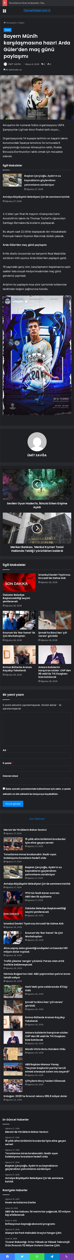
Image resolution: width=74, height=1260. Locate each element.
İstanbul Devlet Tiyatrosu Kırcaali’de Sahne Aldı (54, 576)
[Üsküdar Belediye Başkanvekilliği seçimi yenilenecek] (19, 582)
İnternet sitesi (10, 776)
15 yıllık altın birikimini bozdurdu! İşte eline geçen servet (45, 840)
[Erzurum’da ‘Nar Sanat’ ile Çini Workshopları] (19, 620)
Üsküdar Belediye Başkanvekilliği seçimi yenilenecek (16, 598)
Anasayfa (11, 22)
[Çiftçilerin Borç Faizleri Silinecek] (13, 1085)
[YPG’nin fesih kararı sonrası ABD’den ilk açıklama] (13, 897)
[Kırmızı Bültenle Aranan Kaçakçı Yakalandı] (19, 654)
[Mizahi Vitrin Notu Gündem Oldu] (13, 1053)
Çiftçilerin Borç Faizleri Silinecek (45, 1081)
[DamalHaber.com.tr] (37, 10)
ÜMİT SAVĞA (14, 64)
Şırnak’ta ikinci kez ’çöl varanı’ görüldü (52, 634)
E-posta (8, 763)
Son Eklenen (37, 818)
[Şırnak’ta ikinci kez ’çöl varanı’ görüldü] (54, 620)
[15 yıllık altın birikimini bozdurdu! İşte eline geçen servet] (13, 843)
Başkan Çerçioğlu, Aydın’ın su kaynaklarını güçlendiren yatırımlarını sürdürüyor (42, 180)
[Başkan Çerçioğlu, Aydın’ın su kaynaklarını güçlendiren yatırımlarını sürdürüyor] (12, 180)
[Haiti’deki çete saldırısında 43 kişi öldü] (13, 991)
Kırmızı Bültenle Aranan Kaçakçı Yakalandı (17, 668)
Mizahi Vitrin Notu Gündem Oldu (45, 1049)
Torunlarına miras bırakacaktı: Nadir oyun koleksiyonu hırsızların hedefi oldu (30, 856)
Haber (21, 22)
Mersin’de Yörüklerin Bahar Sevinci (25, 830)
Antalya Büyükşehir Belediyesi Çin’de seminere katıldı (36, 197)
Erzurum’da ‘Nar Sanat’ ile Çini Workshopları (19, 634)
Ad (5, 750)
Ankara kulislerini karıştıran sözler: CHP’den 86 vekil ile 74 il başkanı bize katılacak (54, 672)
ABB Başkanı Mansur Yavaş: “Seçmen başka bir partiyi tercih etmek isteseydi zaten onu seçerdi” (47, 1068)
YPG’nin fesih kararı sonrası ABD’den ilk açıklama (42, 894)
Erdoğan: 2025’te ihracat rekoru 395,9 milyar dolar (35, 1096)
